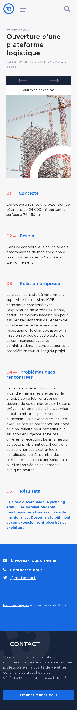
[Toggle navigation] (23, 9)
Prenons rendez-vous (38, 695)
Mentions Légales (16, 605)
